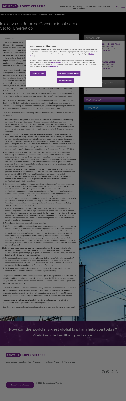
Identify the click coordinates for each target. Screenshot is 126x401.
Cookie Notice (53, 66)
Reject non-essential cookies (68, 73)
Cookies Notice (56, 62)
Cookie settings (38, 73)
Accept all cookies (65, 80)
